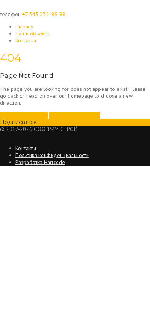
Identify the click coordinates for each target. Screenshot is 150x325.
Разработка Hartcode (40, 162)
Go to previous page (24, 115)
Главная (24, 26)
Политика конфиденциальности (52, 155)
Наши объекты (32, 33)
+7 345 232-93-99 (43, 14)
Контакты (25, 40)
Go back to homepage (74, 115)
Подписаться (18, 122)
